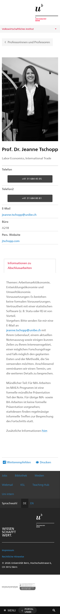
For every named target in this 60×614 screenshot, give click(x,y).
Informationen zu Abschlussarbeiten (20, 265)
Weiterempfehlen (19, 462)
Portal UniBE (29, 610)
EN (32, 503)
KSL (22, 484)
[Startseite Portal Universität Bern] (46, 12)
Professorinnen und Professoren (29, 42)
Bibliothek (21, 475)
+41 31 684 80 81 (32, 198)
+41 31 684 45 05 (32, 178)
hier (44, 431)
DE (24, 503)
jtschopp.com (11, 241)
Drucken (45, 462)
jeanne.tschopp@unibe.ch (19, 215)
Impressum (8, 550)
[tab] (30, 265)
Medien (39, 475)
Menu (12, 609)
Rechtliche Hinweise (13, 556)
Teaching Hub (40, 484)
